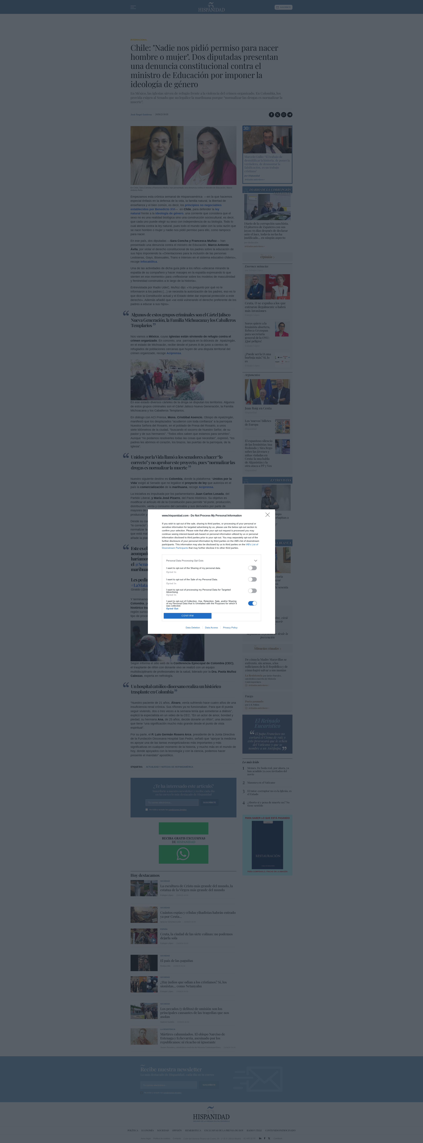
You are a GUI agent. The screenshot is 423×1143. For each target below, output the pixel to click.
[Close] (269, 516)
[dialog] (211, 571)
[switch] (252, 568)
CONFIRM (188, 615)
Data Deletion (193, 627)
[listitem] (211, 560)
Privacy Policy (230, 627)
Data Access (211, 627)
